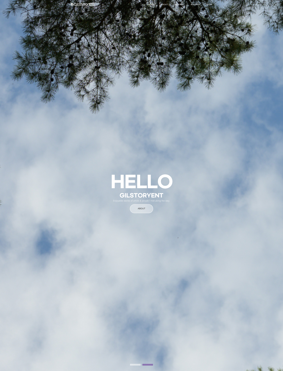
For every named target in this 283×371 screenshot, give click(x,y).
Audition (179, 5)
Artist (151, 5)
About (164, 5)
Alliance (195, 5)
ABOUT (141, 208)
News (209, 5)
